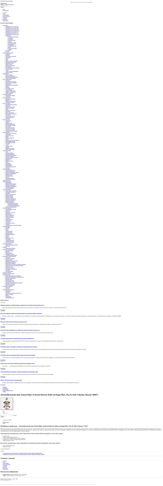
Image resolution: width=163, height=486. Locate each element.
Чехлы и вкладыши (12, 48)
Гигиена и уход (6, 119)
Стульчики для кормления (8, 273)
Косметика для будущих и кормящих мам (14, 277)
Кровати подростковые (11, 194)
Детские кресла (9, 231)
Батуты (7, 228)
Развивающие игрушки (11, 166)
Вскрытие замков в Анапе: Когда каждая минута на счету (14, 321)
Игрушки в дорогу (12, 42)
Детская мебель (6, 132)
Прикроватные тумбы (10, 142)
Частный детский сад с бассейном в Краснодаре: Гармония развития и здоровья (19, 346)
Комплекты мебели (10, 137)
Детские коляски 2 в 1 (10, 170)
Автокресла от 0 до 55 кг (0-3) (12, 29)
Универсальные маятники (13, 205)
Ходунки (7, 288)
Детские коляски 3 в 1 (10, 171)
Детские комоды (6, 180)
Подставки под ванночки (11, 113)
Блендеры (8, 80)
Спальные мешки (9, 271)
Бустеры (7, 51)
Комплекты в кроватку (11, 263)
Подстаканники (9, 69)
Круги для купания (10, 112)
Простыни (8, 270)
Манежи (5, 247)
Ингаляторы (8, 290)
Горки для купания (10, 108)
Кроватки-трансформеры (11, 206)
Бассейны (8, 227)
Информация (6, 422)
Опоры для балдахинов (11, 101)
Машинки (8, 159)
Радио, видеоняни (9, 294)
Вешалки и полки (9, 135)
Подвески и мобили (10, 102)
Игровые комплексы (10, 154)
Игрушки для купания (10, 110)
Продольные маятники (13, 204)
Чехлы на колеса (9, 72)
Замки (7, 58)
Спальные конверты (10, 187)
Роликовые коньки (10, 217)
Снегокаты (8, 221)
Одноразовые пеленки (10, 125)
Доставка (5, 17)
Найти (2, 7)
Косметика (8, 111)
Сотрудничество (6, 16)
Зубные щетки (9, 123)
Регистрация (6, 10)
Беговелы (8, 211)
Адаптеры (10, 37)
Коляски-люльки (9, 175)
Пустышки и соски (10, 88)
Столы (7, 144)
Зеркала (10, 41)
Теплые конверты (9, 188)
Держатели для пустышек (11, 82)
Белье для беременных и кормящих (13, 275)
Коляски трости (9, 174)
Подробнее (3, 309)
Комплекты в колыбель (11, 262)
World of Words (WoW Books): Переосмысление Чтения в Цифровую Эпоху (18, 363)
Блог (4, 13)
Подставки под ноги (10, 127)
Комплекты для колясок (11, 62)
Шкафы (7, 147)
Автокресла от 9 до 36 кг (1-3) (12, 34)
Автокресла (5, 25)
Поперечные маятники (13, 203)
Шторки (10, 49)
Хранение (8, 118)
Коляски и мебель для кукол (12, 157)
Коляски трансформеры (11, 173)
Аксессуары (8, 35)
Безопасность (6, 73)
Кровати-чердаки (9, 196)
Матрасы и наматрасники (8, 249)
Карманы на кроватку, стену (12, 260)
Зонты (7, 59)
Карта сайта (5, 20)
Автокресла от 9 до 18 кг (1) (12, 32)
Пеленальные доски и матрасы (12, 140)
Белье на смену (9, 259)
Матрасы (7, 251)
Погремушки (8, 164)
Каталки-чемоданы (10, 214)
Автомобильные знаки (13, 36)
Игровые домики (9, 233)
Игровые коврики (9, 152)
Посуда (7, 86)
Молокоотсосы (9, 279)
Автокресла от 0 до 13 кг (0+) (12, 26)
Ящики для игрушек (10, 149)
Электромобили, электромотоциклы (13, 225)
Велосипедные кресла (10, 212)
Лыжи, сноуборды (9, 216)
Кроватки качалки (9, 197)
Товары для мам (6, 274)
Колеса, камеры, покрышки (12, 60)
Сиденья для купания (10, 116)
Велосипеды (8, 213)
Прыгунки (8, 287)
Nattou (4, 391)
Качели (7, 236)
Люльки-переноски (10, 178)
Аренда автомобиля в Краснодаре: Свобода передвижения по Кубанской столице (19, 371)
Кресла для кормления (10, 278)
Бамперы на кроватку (10, 258)
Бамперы (7, 55)
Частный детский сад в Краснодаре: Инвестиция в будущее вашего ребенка (18, 355)
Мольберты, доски (10, 237)
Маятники (8, 100)
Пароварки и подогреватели (12, 85)
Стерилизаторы (9, 89)
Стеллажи (8, 143)
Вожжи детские (9, 74)
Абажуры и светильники (11, 133)
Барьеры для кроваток (10, 98)
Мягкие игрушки (9, 160)
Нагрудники (8, 83)
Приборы (8, 87)
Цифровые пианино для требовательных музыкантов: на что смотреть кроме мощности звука (22, 305)
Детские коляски (6, 169)
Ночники (8, 291)
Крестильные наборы (10, 95)
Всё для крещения (7, 94)
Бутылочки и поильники (11, 81)
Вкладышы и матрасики (11, 56)
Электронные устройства (8, 289)
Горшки (7, 121)
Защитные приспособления (12, 77)
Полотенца (8, 96)
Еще (4, 423)
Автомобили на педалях (11, 209)
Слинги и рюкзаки (7, 272)
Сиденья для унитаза (10, 128)
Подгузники (8, 126)
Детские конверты (7, 181)
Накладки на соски (10, 280)
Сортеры (7, 167)
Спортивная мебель (10, 240)
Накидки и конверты (10, 65)
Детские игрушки (7, 150)
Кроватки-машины (10, 201)
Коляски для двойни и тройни (12, 172)
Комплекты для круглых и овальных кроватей (16, 264)
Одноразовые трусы (10, 281)
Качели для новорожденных (12, 244)
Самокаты (8, 218)
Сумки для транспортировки (12, 71)
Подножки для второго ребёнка (12, 67)
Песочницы (8, 239)
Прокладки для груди (10, 283)
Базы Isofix (8, 50)
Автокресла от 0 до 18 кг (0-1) (12, 27)
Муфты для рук (9, 64)
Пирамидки (8, 163)
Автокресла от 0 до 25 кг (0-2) (12, 28)
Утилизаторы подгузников (11, 131)
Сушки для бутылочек (10, 90)
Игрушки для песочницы (11, 155)
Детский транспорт (7, 208)
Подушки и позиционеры (11, 268)
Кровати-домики (9, 195)
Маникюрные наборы (10, 124)
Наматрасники (9, 252)
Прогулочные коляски (10, 179)
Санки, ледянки (9, 219)
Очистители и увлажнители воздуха (13, 293)
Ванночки (8, 105)
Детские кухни (9, 232)
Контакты (5, 19)
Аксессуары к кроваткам (11, 190)
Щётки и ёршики (9, 93)
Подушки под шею (12, 46)
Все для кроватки (7, 97)
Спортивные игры (10, 241)
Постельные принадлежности (9, 256)
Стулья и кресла (9, 146)
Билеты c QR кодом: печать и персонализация (11, 380)
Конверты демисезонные (11, 183)
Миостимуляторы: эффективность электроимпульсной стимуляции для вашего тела (20, 330)
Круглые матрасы (9, 250)
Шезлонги (8, 246)
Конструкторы (9, 158)
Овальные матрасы (10, 254)
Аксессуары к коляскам (8, 52)
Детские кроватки (7, 189)
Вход (4, 9)
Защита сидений (11, 40)
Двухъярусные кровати (11, 191)
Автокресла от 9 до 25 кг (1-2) (12, 33)
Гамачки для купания (10, 106)
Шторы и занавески (10, 148)
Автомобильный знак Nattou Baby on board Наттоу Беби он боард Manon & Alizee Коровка (22, 453)
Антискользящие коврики (11, 104)
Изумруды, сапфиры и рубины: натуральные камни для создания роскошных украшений (21, 313)
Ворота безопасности (10, 75)
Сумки (7, 70)
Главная (4, 12)
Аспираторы (8, 120)
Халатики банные (9, 117)
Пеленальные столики (10, 141)
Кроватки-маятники (10, 202)
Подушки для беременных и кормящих (14, 282)
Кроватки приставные (10, 200)
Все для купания (6, 103)
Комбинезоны (9, 182)
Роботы (7, 295)
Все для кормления (7, 79)
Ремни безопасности (10, 285)
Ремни (9, 47)
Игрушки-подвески (10, 156)
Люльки (7, 177)
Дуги (7, 151)
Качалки (7, 235)
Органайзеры (11, 44)
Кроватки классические (11, 198)
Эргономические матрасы (11, 255)
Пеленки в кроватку (10, 267)
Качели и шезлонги (7, 243)
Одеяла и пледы (9, 266)
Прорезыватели (9, 165)
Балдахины (8, 257)
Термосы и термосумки (11, 92)
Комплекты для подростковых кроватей (14, 265)
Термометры (8, 296)
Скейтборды (8, 220)
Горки (7, 229)
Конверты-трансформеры (11, 186)
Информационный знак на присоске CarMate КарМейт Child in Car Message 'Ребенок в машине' (24, 454)
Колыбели (8, 193)
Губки (7, 109)
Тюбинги (8, 224)
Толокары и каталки (10, 223)
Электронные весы (10, 297)
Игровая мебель (6, 226)
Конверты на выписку (10, 185)
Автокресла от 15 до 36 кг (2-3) (12, 31)
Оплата (4, 18)
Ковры (7, 136)
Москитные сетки (12, 43)
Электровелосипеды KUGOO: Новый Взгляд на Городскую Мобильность (17, 338)
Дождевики (10, 39)
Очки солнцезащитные (11, 78)
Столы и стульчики (10, 242)
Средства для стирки (10, 129)
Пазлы (7, 162)
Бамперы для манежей (10, 248)
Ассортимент (6, 15)
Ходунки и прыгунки (7, 286)
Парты (7, 139)
